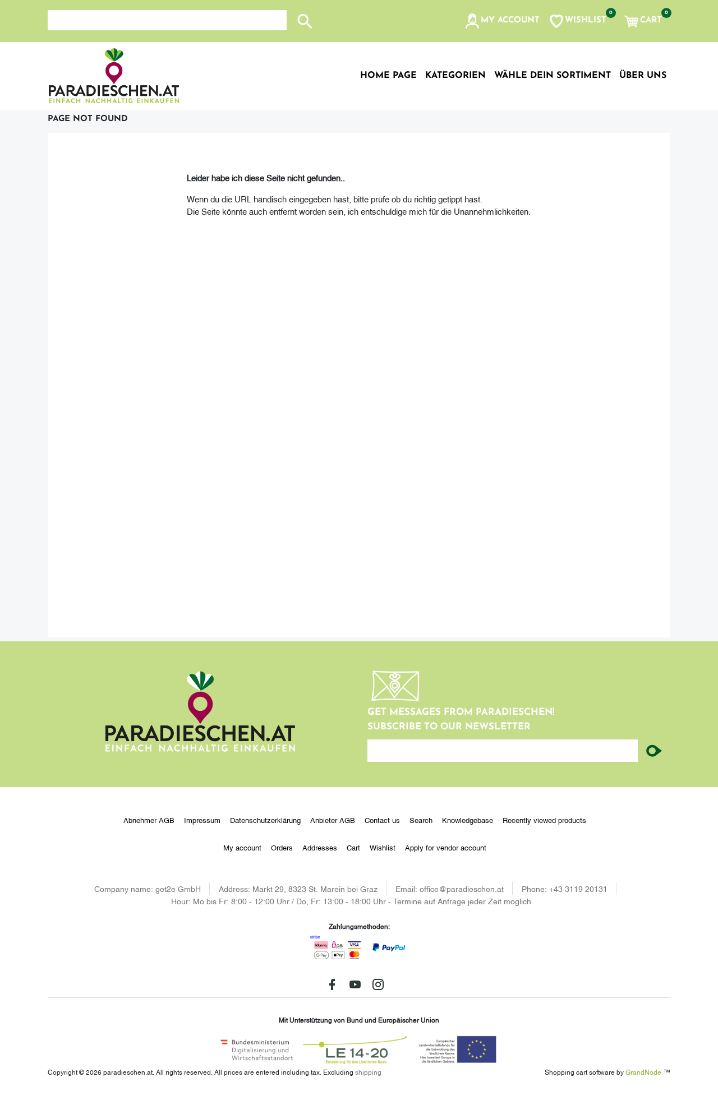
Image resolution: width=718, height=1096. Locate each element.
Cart (353, 847)
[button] (502, 21)
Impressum (202, 819)
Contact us (382, 819)
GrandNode (643, 1072)
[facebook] (332, 984)
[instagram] (378, 984)
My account (242, 847)
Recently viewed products (544, 819)
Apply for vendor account (445, 847)
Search (420, 819)
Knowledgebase (467, 819)
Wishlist (382, 847)
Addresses (319, 847)
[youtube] (355, 984)
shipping (368, 1072)
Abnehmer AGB (148, 819)
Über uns (642, 75)
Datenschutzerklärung (265, 819)
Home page (388, 75)
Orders (282, 847)
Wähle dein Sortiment (552, 75)
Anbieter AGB (332, 819)
